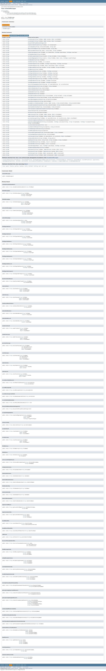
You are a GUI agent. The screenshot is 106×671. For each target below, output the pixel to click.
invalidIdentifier (32, 97)
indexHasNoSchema (32, 93)
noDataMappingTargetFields (8, 161)
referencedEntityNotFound (34, 132)
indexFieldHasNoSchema (33, 89)
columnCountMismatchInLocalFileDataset (11, 159)
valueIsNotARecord (32, 143)
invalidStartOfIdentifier (34, 101)
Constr (12, 4)
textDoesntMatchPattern (33, 138)
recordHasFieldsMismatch (33, 126)
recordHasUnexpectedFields (34, 128)
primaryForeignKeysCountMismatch (35, 120)
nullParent (30, 112)
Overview (2, 1)
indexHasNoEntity (32, 91)
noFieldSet (18, 161)
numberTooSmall (31, 116)
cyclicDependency (32, 46)
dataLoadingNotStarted (27, 159)
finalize (12, 166)
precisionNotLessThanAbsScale (36, 161)
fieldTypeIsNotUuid (32, 82)
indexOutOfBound (77, 159)
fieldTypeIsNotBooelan (33, 73)
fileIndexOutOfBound (61, 159)
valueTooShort (31, 155)
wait (40, 166)
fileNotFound (70, 159)
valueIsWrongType (32, 145)
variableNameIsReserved (74, 161)
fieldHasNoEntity (32, 59)
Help (25, 1)
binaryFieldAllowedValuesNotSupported (37, 42)
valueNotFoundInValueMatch (34, 147)
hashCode (21, 166)
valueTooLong (31, 153)
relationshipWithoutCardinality (35, 134)
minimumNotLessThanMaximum (34, 103)
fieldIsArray (31, 61)
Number (45, 39)
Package (6, 1)
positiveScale (25, 161)
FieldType (57, 52)
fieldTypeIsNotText (32, 80)
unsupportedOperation (63, 161)
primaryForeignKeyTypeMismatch (35, 121)
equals (7, 166)
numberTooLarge (31, 114)
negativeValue (96, 159)
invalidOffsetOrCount (87, 159)
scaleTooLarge (31, 136)
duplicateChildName (32, 48)
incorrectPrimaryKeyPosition (34, 84)
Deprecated (18, 1)
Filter (42, 124)
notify (25, 166)
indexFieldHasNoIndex (33, 88)
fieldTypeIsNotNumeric (33, 74)
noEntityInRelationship (33, 106)
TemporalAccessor (48, 149)
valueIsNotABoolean (32, 141)
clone (3, 166)
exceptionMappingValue (33, 58)
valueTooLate (31, 151)
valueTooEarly (31, 149)
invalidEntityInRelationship (34, 95)
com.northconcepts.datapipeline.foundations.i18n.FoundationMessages (20, 12)
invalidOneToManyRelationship (35, 99)
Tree (14, 1)
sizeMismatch (54, 161)
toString (36, 166)
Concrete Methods (23, 35)
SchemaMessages (6, 28)
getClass (17, 166)
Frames (14, 3)
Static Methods (14, 35)
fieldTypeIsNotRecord (33, 76)
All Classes (25, 3)
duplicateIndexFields (33, 50)
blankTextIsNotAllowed (33, 44)
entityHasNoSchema (32, 54)
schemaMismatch (47, 161)
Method (16, 4)
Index (22, 1)
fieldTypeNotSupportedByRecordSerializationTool (44, 159)
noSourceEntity (31, 110)
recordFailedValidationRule (34, 124)
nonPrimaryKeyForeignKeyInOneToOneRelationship (39, 108)
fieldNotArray (31, 69)
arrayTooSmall (31, 41)
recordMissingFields (32, 130)
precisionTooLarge (32, 118)
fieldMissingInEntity (33, 67)
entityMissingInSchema (33, 56)
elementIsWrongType (32, 52)
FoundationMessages (9, 18)
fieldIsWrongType (32, 63)
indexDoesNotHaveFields (33, 86)
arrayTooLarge (31, 39)
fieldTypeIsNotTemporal (33, 78)
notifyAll (30, 166)
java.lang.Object (4, 10)
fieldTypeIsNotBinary (33, 71)
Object (53, 39)
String (7, 39)
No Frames (19, 3)
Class (47, 141)
